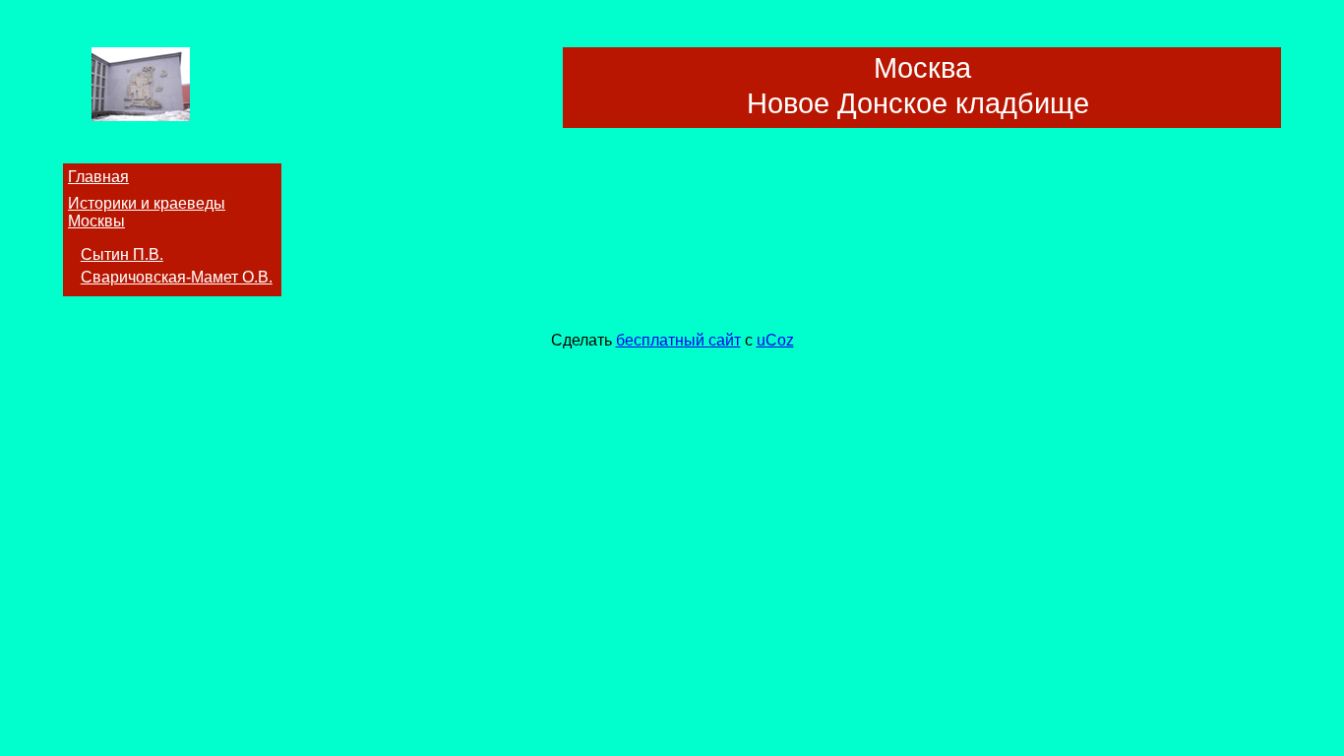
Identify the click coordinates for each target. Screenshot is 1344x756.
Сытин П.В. (122, 254)
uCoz (775, 340)
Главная (98, 176)
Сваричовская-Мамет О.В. (177, 277)
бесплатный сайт (678, 340)
